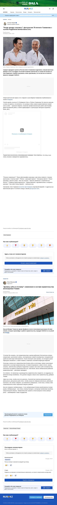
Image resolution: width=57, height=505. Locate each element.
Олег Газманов (7, 235)
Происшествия (37, 12)
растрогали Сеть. (35, 188)
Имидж (24, 12)
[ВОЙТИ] (53, 8)
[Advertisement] (28, 86)
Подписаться (48, 414)
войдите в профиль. (44, 257)
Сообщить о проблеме (35, 497)
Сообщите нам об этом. (25, 228)
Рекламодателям (49, 497)
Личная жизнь (19, 12)
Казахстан (6, 428)
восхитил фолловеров (25, 187)
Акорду (7, 332)
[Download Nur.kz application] (28, 3)
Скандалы (30, 12)
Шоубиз (5, 12)
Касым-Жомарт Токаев (15, 428)
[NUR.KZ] (28, 9)
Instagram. (10, 99)
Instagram (47, 270)
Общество (5, 278)
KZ (49, 8)
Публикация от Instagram (22, 152)
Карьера (12, 12)
